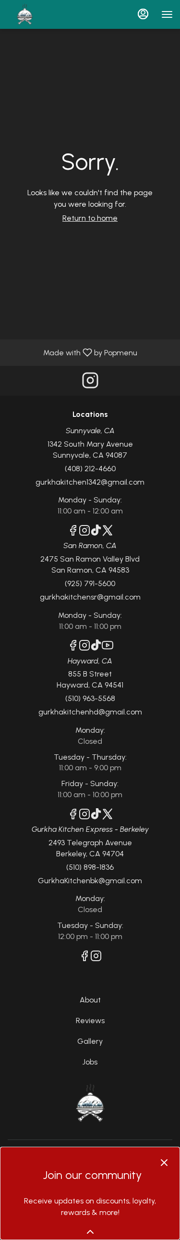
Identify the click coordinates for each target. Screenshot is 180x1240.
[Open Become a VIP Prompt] (90, 1232)
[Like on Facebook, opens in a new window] (73, 532)
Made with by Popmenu (72, 352)
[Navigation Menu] (167, 14)
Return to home (90, 218)
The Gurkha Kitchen (90, 1103)
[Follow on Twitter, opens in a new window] (107, 532)
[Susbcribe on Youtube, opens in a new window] (107, 647)
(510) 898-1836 (90, 867)
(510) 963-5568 (90, 698)
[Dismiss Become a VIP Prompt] (164, 1162)
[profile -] (143, 14)
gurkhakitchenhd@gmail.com (90, 711)
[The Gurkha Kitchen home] (50, 14)
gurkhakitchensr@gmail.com (90, 596)
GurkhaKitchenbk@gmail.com (90, 880)
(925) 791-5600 (90, 583)
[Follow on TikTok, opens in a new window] (96, 532)
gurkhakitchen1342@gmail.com (90, 482)
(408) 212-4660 (90, 468)
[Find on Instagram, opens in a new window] (90, 383)
